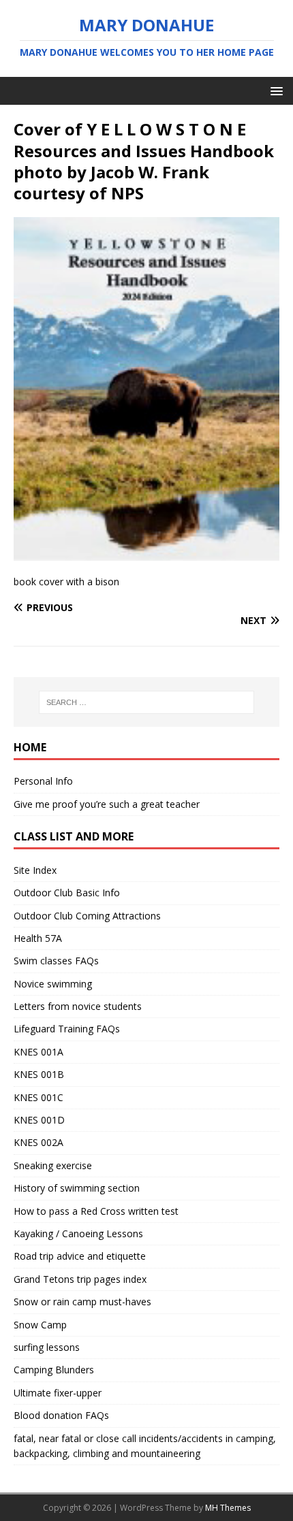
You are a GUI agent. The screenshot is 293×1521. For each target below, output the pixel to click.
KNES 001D (39, 1119)
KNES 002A (38, 1142)
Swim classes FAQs (56, 960)
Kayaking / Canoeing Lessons (78, 1233)
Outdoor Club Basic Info (67, 892)
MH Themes (228, 1508)
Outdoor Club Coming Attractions (87, 915)
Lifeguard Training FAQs (67, 1028)
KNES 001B (39, 1074)
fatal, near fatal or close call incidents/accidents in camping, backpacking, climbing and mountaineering (145, 1446)
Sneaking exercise (53, 1165)
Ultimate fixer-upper (58, 1392)
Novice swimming (53, 983)
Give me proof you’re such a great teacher (107, 804)
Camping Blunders (54, 1369)
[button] (274, 90)
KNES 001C (38, 1097)
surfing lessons (47, 1347)
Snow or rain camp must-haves (82, 1301)
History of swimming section (77, 1187)
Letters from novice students (78, 1006)
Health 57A (38, 938)
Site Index (35, 870)
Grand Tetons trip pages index (80, 1279)
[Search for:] (146, 702)
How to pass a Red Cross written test (96, 1211)
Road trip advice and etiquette (80, 1255)
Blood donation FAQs (61, 1415)
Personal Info (43, 780)
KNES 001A (38, 1051)
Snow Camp (40, 1324)
